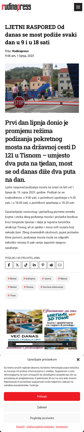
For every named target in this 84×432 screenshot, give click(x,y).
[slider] (39, 344)
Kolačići (20, 426)
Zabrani (42, 407)
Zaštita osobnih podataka (40, 426)
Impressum (62, 426)
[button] (78, 359)
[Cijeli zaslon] (73, 344)
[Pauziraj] (11, 344)
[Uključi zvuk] (67, 344)
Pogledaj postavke (42, 418)
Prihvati (42, 396)
